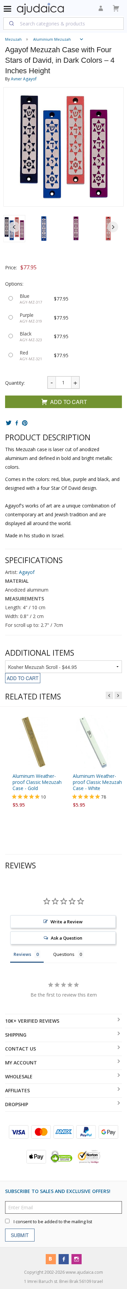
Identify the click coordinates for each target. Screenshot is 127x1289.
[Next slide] (112, 227)
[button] (44, 228)
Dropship (16, 1104)
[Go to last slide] (14, 227)
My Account (21, 1062)
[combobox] (63, 23)
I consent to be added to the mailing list (53, 1222)
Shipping (15, 1035)
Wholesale (19, 1076)
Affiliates (17, 1090)
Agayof (27, 572)
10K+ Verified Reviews (32, 1021)
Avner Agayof (24, 79)
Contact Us (20, 1048)
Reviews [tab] (22, 954)
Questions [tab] (64, 954)
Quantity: (15, 383)
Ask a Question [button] (66, 938)
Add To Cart (68, 402)
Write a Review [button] (66, 922)
